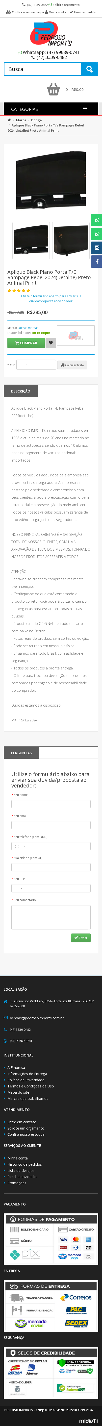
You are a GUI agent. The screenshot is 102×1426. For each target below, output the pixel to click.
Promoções (16, 1182)
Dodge (36, 120)
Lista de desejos (20, 1170)
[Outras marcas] (76, 335)
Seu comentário (25, 900)
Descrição (20, 391)
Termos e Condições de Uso (30, 1086)
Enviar (82, 938)
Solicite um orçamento (25, 1128)
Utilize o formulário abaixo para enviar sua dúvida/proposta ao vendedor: (51, 298)
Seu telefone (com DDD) (30, 837)
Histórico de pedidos (24, 1164)
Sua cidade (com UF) (28, 858)
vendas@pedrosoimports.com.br (37, 1018)
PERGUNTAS (21, 753)
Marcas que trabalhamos (27, 1098)
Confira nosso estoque (26, 1134)
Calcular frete (74, 365)
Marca (21, 120)
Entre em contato (21, 1122)
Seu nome (21, 795)
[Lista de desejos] (51, 343)
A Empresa (16, 1067)
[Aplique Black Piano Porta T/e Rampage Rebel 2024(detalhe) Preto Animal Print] (31, 240)
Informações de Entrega (27, 1073)
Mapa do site (18, 1092)
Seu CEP (19, 879)
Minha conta (17, 1158)
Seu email (20, 816)
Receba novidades (22, 1176)
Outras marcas (28, 328)
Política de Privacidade (25, 1080)
